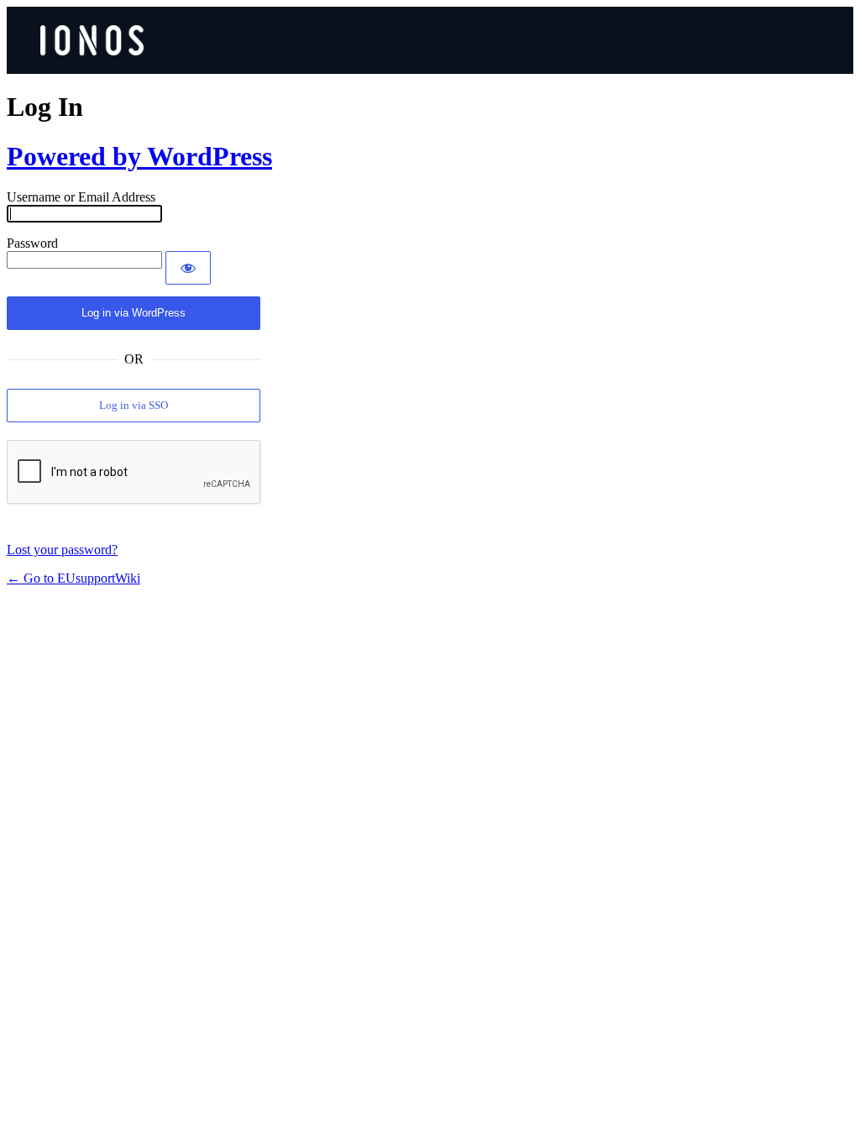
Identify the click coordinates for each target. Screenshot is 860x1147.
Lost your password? (62, 549)
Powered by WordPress (139, 156)
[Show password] (188, 268)
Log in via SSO (133, 405)
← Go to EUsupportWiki (73, 578)
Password (32, 243)
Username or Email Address (81, 197)
